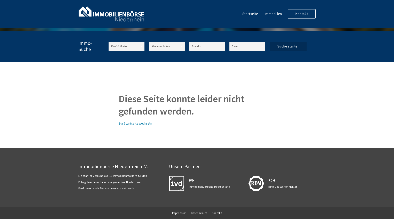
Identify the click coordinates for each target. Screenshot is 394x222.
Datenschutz (199, 213)
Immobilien (273, 13)
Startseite (250, 13)
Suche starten (288, 46)
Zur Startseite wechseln (135, 123)
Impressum (179, 213)
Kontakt (301, 14)
